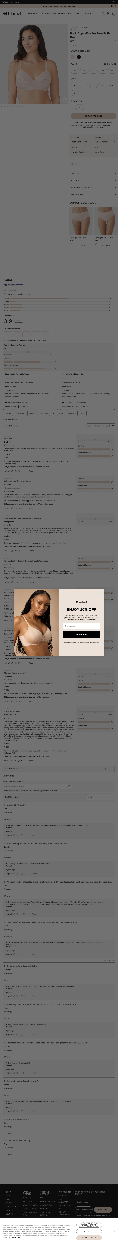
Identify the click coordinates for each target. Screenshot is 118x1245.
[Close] (114, 1231)
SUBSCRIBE (81, 634)
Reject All (89, 1231)
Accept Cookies (89, 1238)
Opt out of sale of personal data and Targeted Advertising (89, 1225)
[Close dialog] (100, 593)
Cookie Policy (16, 1237)
